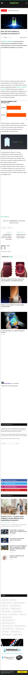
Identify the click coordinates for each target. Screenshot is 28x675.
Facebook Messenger (19, 602)
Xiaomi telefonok (6, 634)
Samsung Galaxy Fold (7, 628)
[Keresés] (26, 3)
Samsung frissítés (6, 617)
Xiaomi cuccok (19, 628)
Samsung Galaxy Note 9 (8, 620)
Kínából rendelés (15, 608)
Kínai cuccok (5, 608)
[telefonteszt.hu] (12, 653)
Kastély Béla (7, 522)
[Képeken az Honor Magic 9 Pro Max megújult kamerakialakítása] (14, 294)
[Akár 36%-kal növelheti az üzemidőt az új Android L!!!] (14, 21)
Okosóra (4, 614)
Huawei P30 (5, 605)
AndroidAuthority (5, 216)
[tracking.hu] (12, 645)
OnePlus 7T (22, 614)
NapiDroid (14, 3)
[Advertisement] (14, 65)
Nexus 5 (10, 227)
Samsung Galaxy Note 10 (8, 623)
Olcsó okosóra (13, 614)
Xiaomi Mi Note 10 (15, 631)
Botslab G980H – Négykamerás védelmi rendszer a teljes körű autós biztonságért (18, 531)
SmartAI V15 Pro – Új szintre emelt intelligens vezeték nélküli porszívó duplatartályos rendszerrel (12, 518)
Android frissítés (6, 602)
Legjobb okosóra (17, 611)
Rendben (22, 671)
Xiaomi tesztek (17, 634)
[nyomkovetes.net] (12, 661)
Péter (5, 37)
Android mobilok (23, 37)
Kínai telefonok (6, 611)
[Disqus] (14, 360)
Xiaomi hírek (5, 631)
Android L (4, 227)
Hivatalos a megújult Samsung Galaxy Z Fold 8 (17, 556)
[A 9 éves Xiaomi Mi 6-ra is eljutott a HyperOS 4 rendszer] (14, 320)
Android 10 (13, 600)
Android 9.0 (5, 600)
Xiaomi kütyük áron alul (13, 10)
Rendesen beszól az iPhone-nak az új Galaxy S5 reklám (21, 236)
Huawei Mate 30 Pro (15, 605)
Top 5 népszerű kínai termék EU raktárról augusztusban (17, 539)
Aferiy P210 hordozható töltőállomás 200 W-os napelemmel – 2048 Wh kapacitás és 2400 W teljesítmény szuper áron (18, 548)
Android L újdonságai (8, 41)
